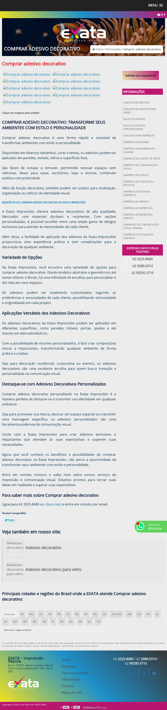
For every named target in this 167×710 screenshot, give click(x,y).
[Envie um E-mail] (158, 15)
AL (157, 614)
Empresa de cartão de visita (142, 158)
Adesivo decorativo (136, 102)
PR (58, 614)
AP (5, 621)
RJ (22, 614)
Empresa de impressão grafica (138, 216)
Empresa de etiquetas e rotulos (139, 183)
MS (35, 621)
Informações (134, 92)
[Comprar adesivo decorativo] (27, 74)
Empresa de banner (136, 142)
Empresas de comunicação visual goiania (141, 226)
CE (104, 614)
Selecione (9, 614)
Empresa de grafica (136, 201)
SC (67, 614)
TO (98, 621)
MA (15, 621)
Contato (68, 686)
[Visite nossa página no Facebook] (164, 15)
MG (31, 614)
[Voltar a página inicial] (83, 29)
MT (25, 621)
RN (61, 621)
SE (89, 621)
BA (95, 614)
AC (148, 614)
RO (71, 621)
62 (123, 659)
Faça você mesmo (75, 673)
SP (49, 614)
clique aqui (53, 504)
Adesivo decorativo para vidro (140, 110)
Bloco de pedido (134, 119)
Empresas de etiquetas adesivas (139, 236)
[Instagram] (162, 15)
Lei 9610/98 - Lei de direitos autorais (80, 645)
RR (80, 621)
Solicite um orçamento (140, 75)
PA (139, 614)
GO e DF (116, 614)
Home (66, 660)
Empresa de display (136, 175)
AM (129, 614)
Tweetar (9, 520)
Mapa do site (71, 692)
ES (41, 614)
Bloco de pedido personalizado (134, 127)
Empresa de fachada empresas (137, 193)
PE (86, 614)
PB (44, 621)
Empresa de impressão (138, 208)
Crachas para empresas (139, 135)
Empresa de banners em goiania (139, 150)
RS (77, 614)
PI (53, 621)
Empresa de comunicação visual (140, 166)
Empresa (68, 666)
